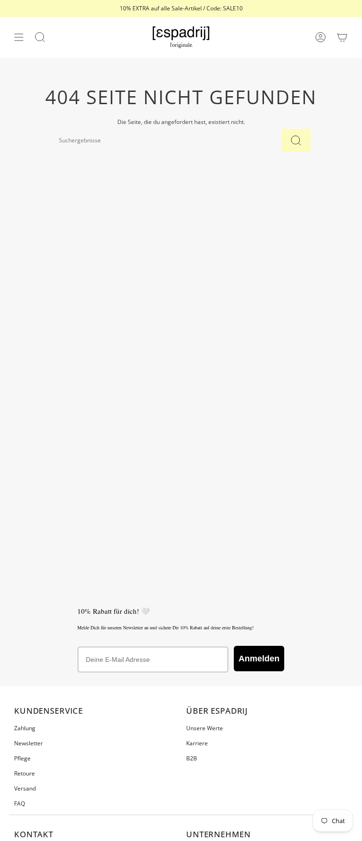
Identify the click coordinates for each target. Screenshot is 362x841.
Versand (25, 788)
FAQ (19, 804)
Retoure (24, 773)
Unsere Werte (204, 728)
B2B (191, 758)
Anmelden (259, 658)
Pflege (22, 758)
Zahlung (24, 728)
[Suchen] (296, 140)
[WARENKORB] (342, 37)
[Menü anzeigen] (18, 37)
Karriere (197, 743)
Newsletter (28, 743)
